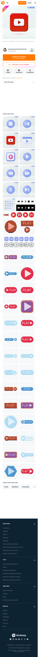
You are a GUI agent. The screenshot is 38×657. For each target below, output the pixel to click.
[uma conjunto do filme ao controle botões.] (15, 297)
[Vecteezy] (3, 3)
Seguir (32, 51)
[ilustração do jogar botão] (25, 284)
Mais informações (9, 82)
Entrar (29, 3)
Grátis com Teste (19, 57)
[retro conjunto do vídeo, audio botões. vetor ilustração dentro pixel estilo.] (19, 340)
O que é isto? (19, 78)
